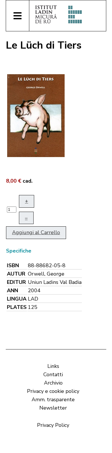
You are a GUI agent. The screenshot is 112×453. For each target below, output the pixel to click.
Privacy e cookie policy (53, 391)
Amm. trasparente (53, 399)
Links (53, 366)
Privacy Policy (53, 425)
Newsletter (53, 407)
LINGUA (16, 298)
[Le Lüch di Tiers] (36, 115)
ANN (12, 290)
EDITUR (16, 282)
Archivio (53, 382)
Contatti (53, 374)
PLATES (17, 307)
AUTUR (16, 273)
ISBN (13, 265)
